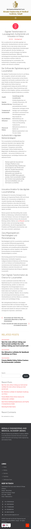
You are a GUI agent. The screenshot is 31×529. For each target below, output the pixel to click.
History (5, 470)
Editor (11, 39)
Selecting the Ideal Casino (9, 406)
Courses (5, 473)
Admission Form (7, 479)
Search (3, 373)
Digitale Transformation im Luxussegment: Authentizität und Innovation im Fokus (15, 33)
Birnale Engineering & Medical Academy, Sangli (15, 12)
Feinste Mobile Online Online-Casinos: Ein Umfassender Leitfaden (15, 361)
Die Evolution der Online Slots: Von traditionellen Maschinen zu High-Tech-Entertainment (15, 319)
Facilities (5, 476)
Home (4, 467)
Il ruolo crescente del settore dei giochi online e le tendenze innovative (14, 324)
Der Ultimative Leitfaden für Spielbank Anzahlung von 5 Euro (15, 353)
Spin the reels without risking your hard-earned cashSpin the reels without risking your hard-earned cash (15, 344)
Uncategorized (18, 39)
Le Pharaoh (21, 221)
